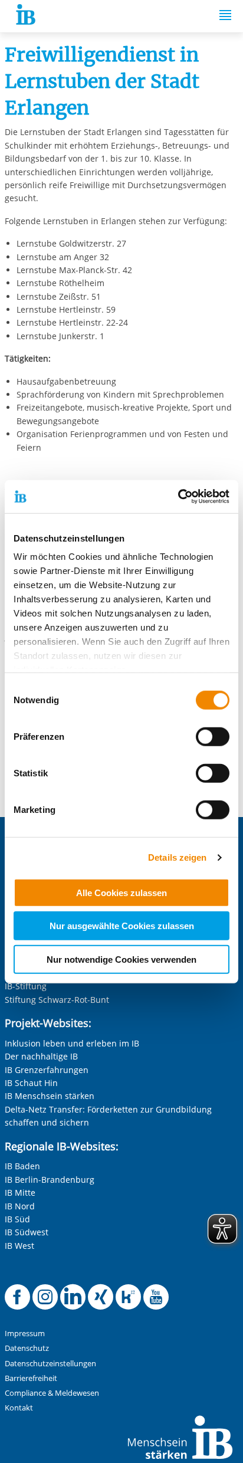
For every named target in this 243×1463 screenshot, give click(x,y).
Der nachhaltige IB (41, 1056)
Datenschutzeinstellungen (50, 1364)
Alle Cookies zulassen (121, 892)
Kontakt (19, 1408)
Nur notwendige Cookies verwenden (121, 959)
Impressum (25, 1333)
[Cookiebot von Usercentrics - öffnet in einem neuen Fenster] (177, 496)
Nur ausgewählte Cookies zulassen (122, 926)
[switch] (212, 736)
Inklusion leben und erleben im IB (72, 1043)
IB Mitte (20, 1192)
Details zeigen (177, 857)
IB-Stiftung (26, 986)
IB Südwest (26, 1232)
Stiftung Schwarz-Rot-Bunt (57, 999)
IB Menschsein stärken (49, 1095)
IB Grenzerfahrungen (46, 1069)
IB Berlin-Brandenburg (49, 1179)
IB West (19, 1245)
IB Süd (17, 1219)
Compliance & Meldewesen (52, 1393)
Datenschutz (27, 1348)
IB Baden (22, 1166)
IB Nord (20, 1206)
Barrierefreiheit (31, 1378)
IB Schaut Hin (31, 1082)
